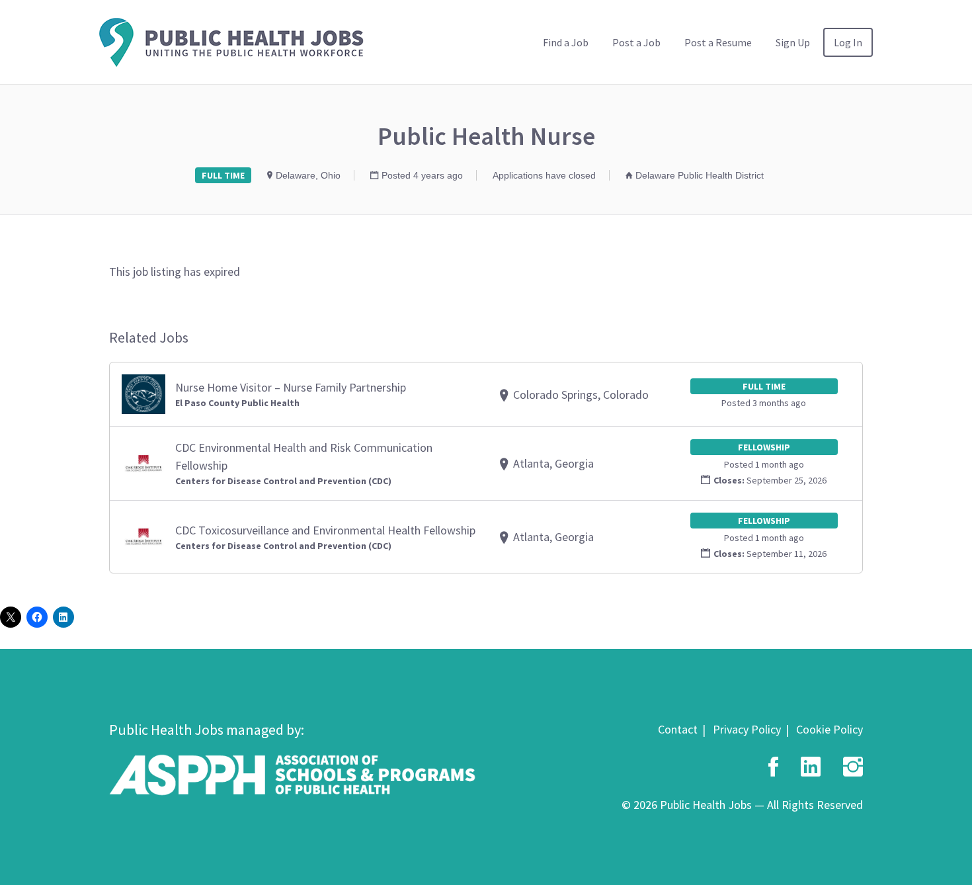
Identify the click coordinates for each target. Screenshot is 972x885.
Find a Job (565, 42)
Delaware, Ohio (308, 175)
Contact (678, 729)
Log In (848, 42)
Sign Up (793, 42)
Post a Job (636, 42)
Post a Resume (718, 42)
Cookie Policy (829, 729)
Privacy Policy (747, 729)
